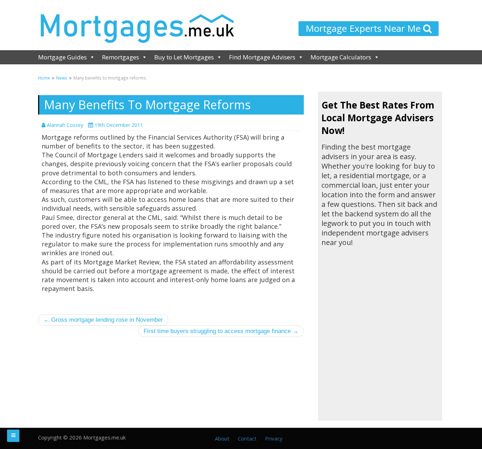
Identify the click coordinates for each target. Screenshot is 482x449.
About (222, 438)
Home (44, 78)
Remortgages (120, 57)
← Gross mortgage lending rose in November (103, 319)
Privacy (274, 438)
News (61, 78)
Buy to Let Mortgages (184, 57)
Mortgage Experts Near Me (364, 28)
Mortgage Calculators (341, 57)
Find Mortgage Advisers (262, 57)
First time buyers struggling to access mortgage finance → (221, 331)
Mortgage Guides (62, 57)
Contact (247, 438)
